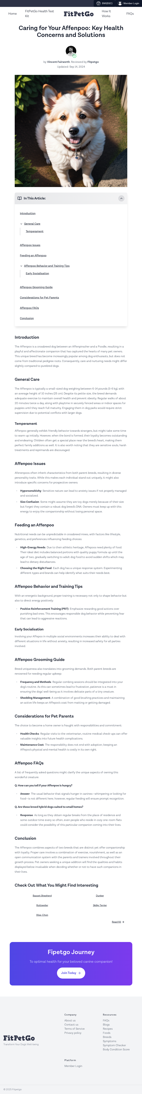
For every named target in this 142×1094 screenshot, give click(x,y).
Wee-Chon (42, 915)
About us (70, 1020)
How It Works (106, 13)
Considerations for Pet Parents (39, 298)
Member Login (131, 3)
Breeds (107, 1037)
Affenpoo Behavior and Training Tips (47, 266)
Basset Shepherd (42, 895)
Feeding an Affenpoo (33, 255)
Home (12, 14)
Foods (106, 1033)
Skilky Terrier (100, 905)
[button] (71, 198)
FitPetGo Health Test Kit (39, 13)
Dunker (100, 895)
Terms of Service (74, 1029)
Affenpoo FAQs (29, 308)
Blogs (106, 1025)
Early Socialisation (37, 273)
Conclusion (27, 318)
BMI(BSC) (107, 3)
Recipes (108, 1029)
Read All (116, 922)
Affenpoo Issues (30, 245)
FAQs (130, 14)
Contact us (71, 1025)
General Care (32, 224)
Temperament (34, 231)
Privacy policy (72, 1033)
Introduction (28, 213)
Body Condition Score (116, 1049)
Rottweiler (42, 905)
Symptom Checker (114, 1045)
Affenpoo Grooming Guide (36, 287)
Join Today (68, 973)
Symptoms (109, 1041)
